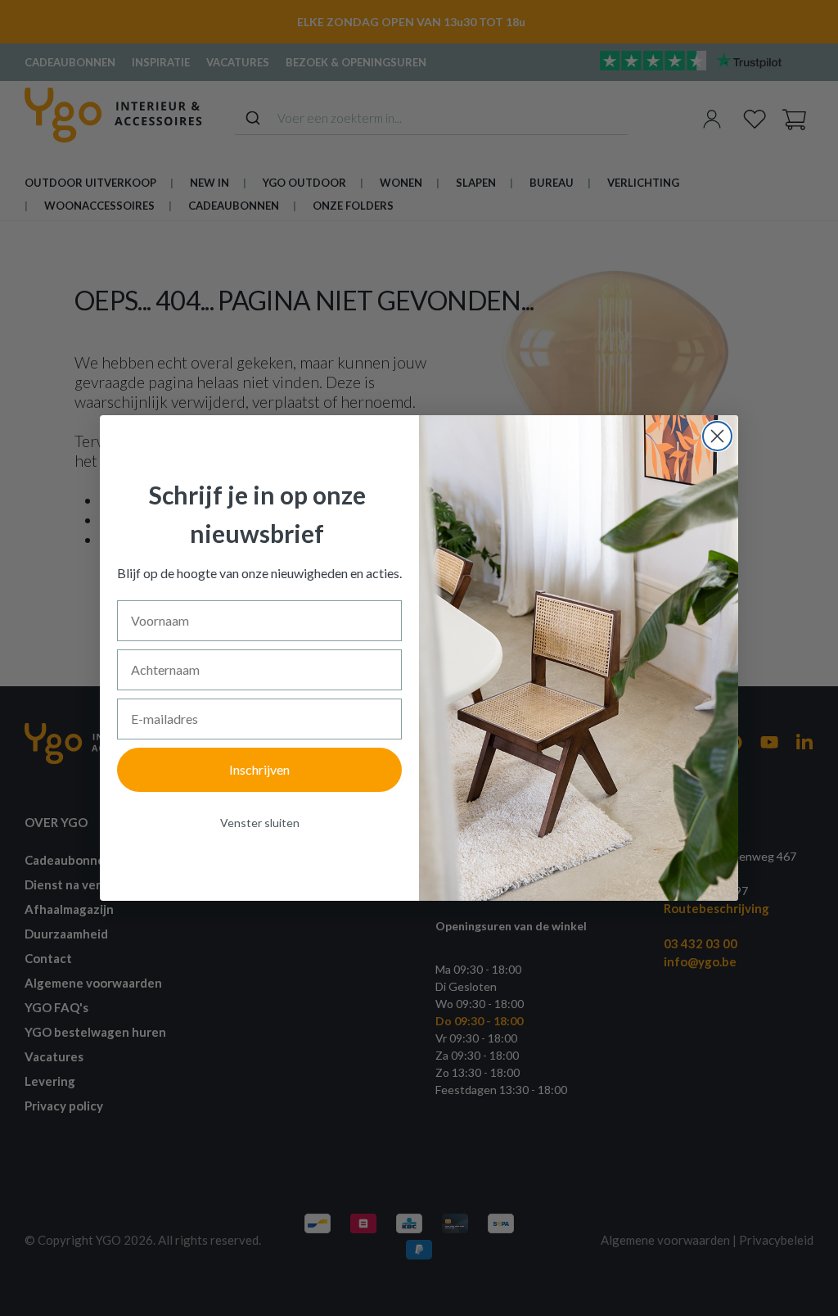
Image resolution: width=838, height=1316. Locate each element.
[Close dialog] (717, 436)
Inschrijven (259, 769)
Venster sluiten (260, 823)
